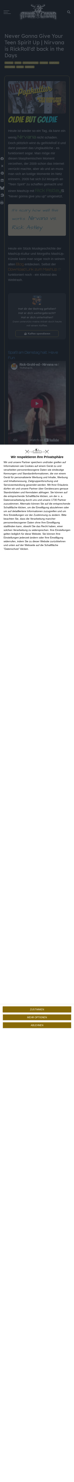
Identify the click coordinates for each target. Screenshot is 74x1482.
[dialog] (37, 963)
